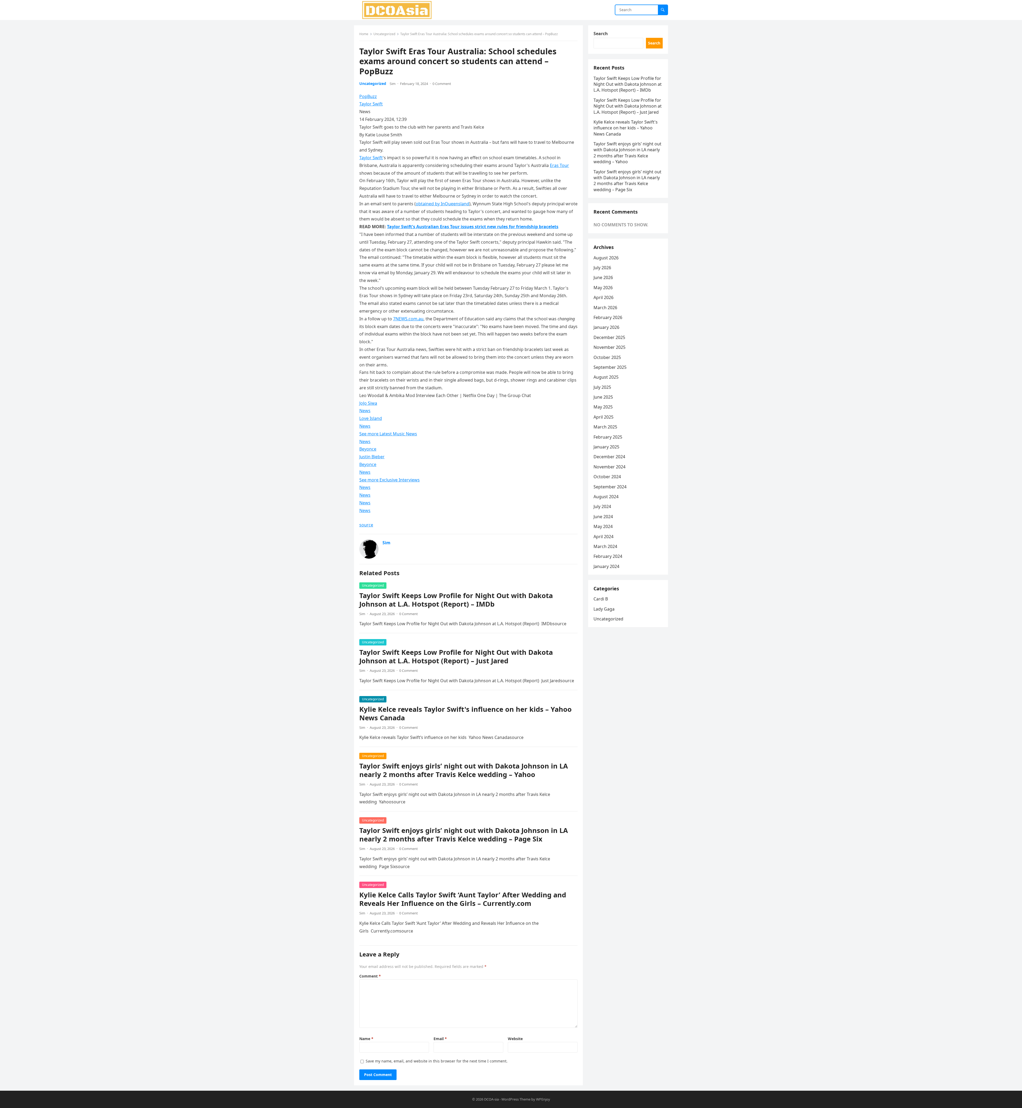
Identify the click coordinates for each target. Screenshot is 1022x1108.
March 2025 (605, 427)
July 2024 (602, 506)
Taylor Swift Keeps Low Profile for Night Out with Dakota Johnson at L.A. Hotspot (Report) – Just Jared (456, 656)
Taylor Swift (371, 104)
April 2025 (603, 417)
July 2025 (602, 387)
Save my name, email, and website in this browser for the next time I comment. (437, 1061)
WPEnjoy (543, 1099)
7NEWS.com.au (408, 319)
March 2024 (605, 546)
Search (601, 33)
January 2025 (606, 447)
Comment (370, 976)
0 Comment (441, 83)
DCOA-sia (491, 1099)
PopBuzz (368, 96)
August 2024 (606, 497)
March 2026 (605, 307)
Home (363, 34)
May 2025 (603, 407)
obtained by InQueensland (442, 204)
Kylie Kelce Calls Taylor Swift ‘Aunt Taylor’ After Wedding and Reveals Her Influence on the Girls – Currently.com (462, 899)
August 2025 (606, 377)
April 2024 (603, 536)
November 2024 (609, 467)
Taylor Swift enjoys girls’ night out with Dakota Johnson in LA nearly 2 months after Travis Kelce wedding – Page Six (463, 835)
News (364, 411)
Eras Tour (559, 165)
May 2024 (603, 526)
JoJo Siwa (368, 403)
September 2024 (610, 487)
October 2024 (607, 477)
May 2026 (603, 288)
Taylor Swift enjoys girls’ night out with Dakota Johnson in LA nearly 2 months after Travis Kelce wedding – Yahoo (463, 770)
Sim (392, 83)
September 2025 (610, 367)
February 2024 (608, 556)
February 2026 (608, 317)
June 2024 (603, 517)
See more (388, 434)
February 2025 (608, 437)
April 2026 (603, 297)
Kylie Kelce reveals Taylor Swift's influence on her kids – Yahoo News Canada (465, 713)
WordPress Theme (515, 1099)
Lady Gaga (604, 609)
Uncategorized (384, 34)
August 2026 (606, 258)
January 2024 (606, 566)
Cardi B (601, 599)
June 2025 (603, 397)
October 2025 (607, 357)
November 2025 (609, 347)
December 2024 (609, 457)
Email (440, 1038)
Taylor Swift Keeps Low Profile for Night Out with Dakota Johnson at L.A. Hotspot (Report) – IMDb (456, 600)
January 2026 (606, 327)
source (366, 525)
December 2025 (609, 337)
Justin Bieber (372, 457)
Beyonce (367, 449)
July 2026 (602, 268)
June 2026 (603, 277)
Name (366, 1038)
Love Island (370, 418)
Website (515, 1038)
